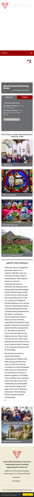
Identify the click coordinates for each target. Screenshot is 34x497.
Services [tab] (9, 97)
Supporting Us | (13, 467)
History (25, 464)
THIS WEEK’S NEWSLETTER (12, 11)
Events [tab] (25, 97)
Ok (27, 494)
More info (19, 495)
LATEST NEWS (7, 18)
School (18, 464)
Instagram (16, 481)
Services (26, 462)
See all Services (11, 119)
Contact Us (23, 467)
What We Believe (15, 462)
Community (9, 464)
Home (5, 462)
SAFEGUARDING (8, 25)
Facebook (16, 477)
